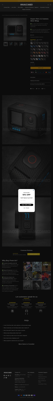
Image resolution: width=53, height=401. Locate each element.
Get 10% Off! (26, 205)
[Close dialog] (33, 190)
